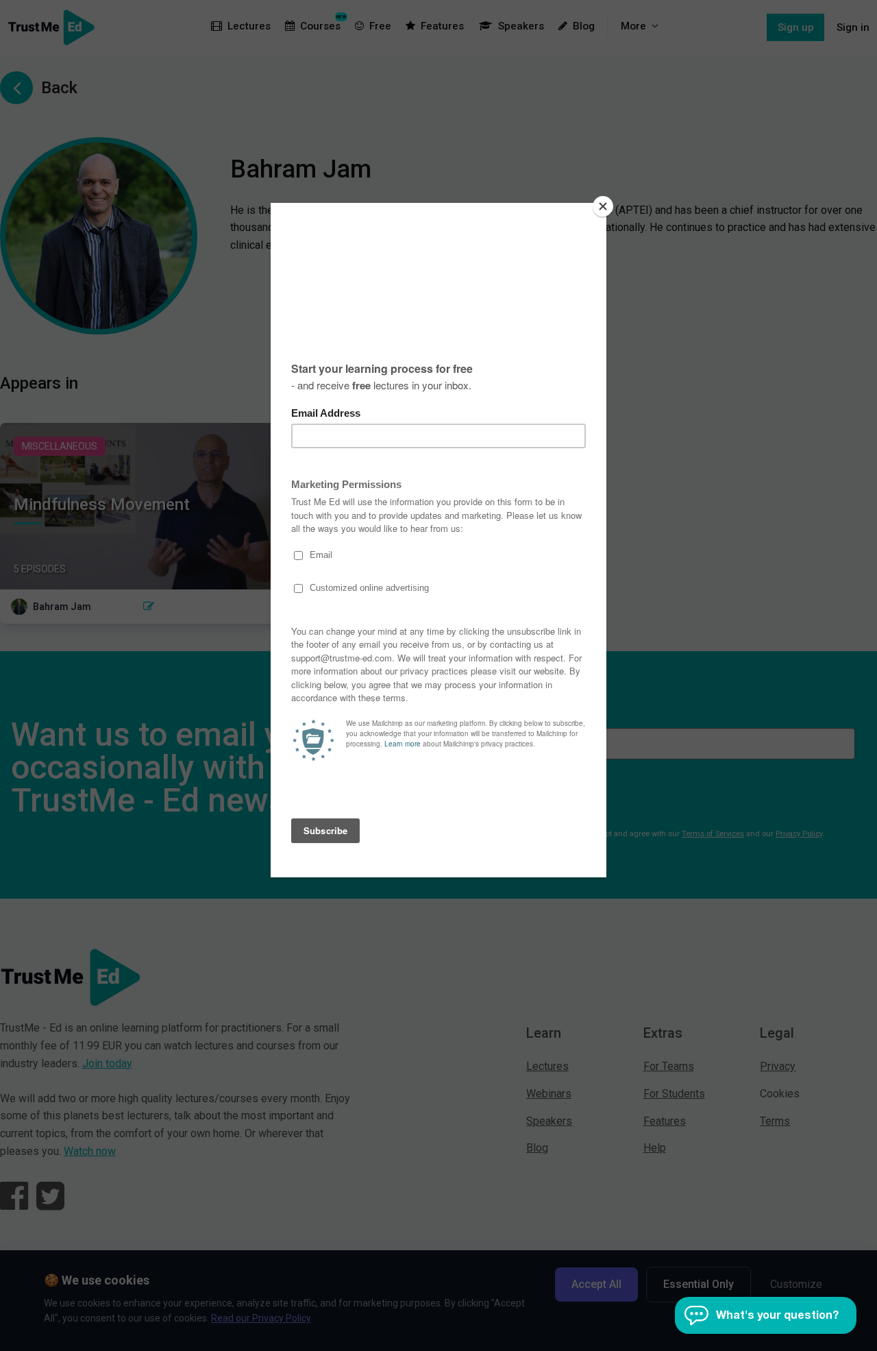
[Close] (603, 206)
